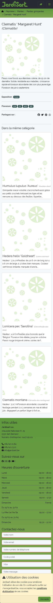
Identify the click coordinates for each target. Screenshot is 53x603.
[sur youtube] (13, 461)
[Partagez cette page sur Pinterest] (46, 114)
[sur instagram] (6, 461)
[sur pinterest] (9, 461)
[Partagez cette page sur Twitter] (42, 114)
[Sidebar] (41, 4)
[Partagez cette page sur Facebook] (38, 114)
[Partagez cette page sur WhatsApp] (49, 114)
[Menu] (49, 4)
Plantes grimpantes (35, 11)
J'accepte (44, 599)
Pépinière (10, 11)
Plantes (20, 11)
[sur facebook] (3, 461)
